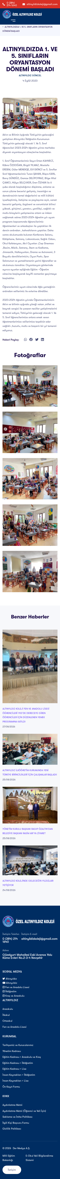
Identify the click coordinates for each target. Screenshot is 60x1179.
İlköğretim (10, 991)
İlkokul (6, 1014)
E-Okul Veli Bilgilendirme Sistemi (39, 1158)
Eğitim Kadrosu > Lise (14, 1068)
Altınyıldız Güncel (30, 75)
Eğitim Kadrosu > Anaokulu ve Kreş (21, 1056)
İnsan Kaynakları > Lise (15, 1080)
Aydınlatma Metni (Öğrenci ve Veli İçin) (24, 1110)
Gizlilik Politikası (11, 1128)
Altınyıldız (11, 978)
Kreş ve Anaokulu (14, 995)
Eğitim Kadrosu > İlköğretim (17, 1062)
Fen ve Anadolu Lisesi (17, 987)
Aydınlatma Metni (12, 1104)
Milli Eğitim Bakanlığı (8, 1158)
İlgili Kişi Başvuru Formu (15, 1122)
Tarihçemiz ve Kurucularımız (17, 1045)
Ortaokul (7, 1020)
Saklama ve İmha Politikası (17, 1116)
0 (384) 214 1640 (12, 4)
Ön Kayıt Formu (11, 1086)
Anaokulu (7, 1008)
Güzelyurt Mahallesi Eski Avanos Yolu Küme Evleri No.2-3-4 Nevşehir (27, 956)
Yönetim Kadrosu (11, 1051)
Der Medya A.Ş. (21, 1148)
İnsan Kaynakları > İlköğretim (18, 1074)
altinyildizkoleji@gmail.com (42, 4)
